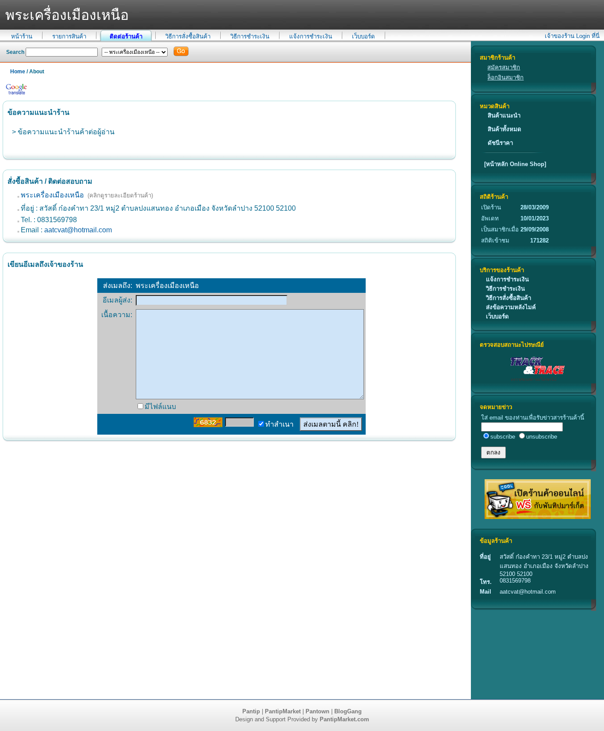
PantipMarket (283, 711)
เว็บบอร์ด (363, 36)
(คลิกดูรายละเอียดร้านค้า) (120, 195)
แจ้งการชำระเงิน (310, 36)
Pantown (317, 711)
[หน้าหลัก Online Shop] (515, 164)
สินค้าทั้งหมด (504, 129)
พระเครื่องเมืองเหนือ (52, 195)
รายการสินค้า (69, 36)
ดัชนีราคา (500, 143)
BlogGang (348, 711)
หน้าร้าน (21, 36)
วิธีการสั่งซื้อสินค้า (187, 36)
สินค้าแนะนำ (504, 115)
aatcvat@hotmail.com (78, 230)
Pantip (251, 711)
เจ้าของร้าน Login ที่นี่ (572, 36)
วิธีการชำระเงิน (249, 36)
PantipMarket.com (344, 719)
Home (17, 71)
